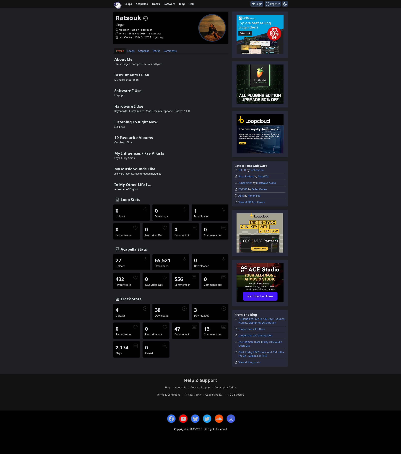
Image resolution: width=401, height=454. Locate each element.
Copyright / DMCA (225, 387)
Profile (120, 51)
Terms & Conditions (168, 394)
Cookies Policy (213, 394)
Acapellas (142, 4)
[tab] (120, 51)
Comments (170, 51)
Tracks (156, 4)
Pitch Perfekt (246, 176)
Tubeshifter (245, 183)
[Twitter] (207, 418)
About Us (180, 387)
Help (191, 4)
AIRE (241, 195)
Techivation (257, 170)
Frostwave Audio (266, 183)
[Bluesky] (195, 418)
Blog (182, 4)
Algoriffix (263, 176)
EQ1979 (242, 189)
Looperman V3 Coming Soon (255, 335)
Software (169, 4)
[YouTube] (183, 418)
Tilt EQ (242, 170)
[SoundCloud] (219, 418)
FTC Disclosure (235, 394)
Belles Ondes (259, 189)
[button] (285, 4)
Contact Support (200, 387)
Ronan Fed (254, 195)
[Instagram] (231, 418)
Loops (128, 4)
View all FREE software (251, 202)
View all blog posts (249, 362)
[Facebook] (171, 418)
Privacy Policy (193, 394)
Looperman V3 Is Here (251, 329)
